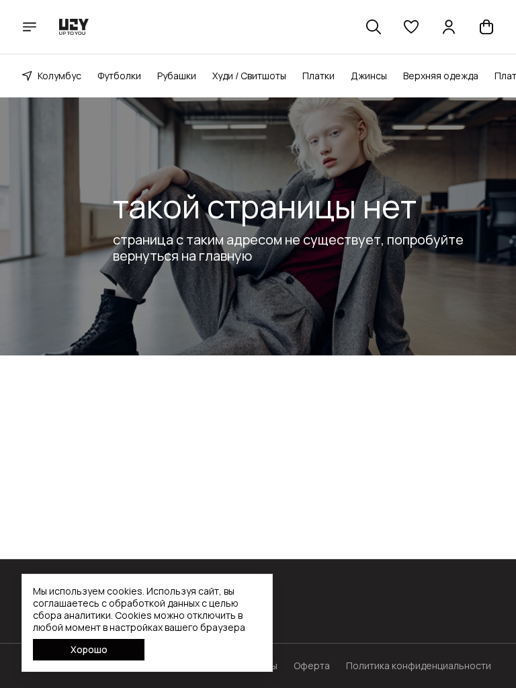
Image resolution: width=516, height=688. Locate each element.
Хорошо (89, 649)
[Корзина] (486, 27)
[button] (411, 27)
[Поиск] (374, 27)
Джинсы (369, 75)
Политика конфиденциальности (418, 666)
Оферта (312, 666)
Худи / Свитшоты (249, 75)
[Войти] (449, 27)
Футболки (119, 75)
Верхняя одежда (440, 75)
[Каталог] (30, 27)
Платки (318, 75)
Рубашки (176, 75)
